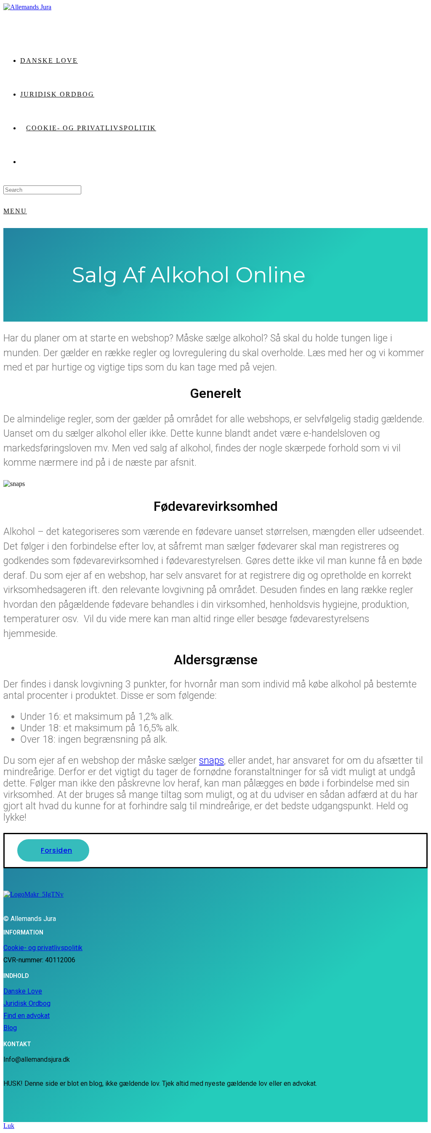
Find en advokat (26, 1016)
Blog (10, 1028)
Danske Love (22, 991)
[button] (53, 850)
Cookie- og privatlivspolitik (42, 948)
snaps (211, 760)
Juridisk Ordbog (27, 1003)
